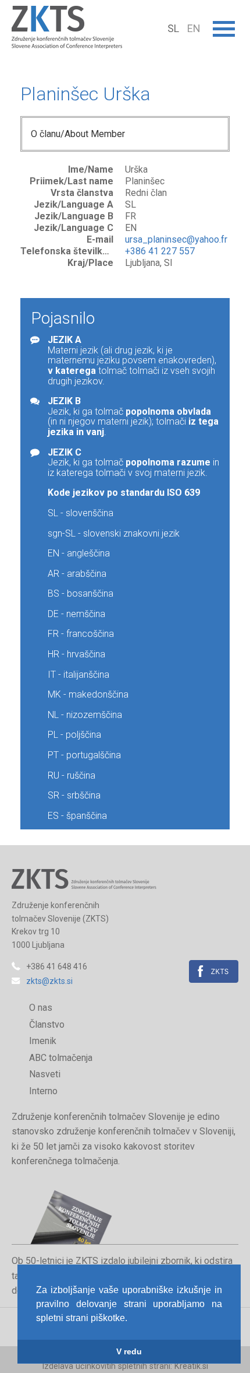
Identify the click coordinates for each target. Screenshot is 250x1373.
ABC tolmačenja (60, 1057)
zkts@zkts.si (49, 981)
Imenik (42, 1040)
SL (174, 28)
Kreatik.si (191, 1366)
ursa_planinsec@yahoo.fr (176, 239)
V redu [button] (129, 1351)
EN (194, 28)
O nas (40, 1007)
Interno (43, 1091)
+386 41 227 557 (160, 251)
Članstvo (47, 1024)
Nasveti (44, 1074)
